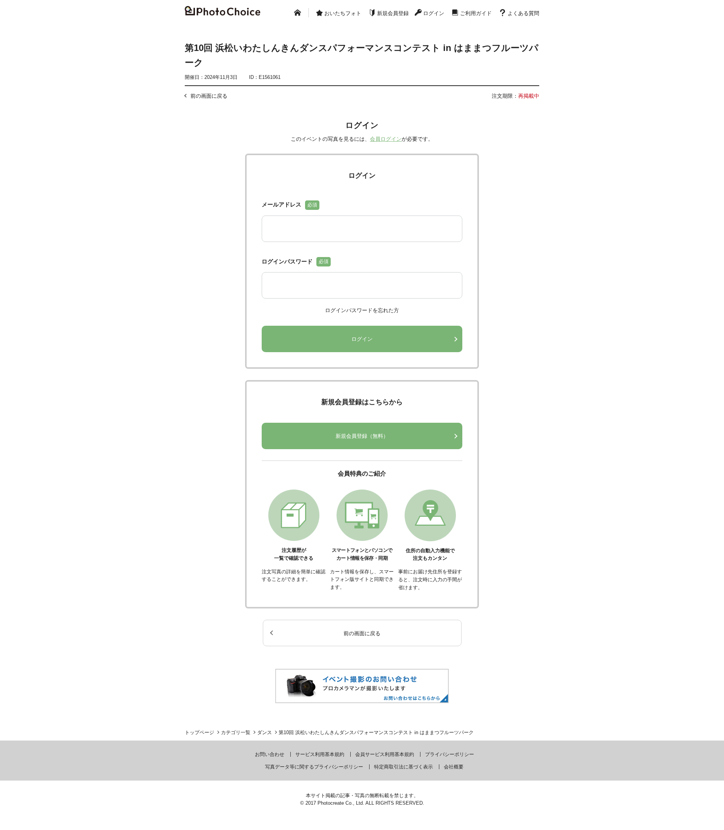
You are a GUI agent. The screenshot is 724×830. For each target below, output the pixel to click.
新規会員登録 (393, 13)
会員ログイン (386, 139)
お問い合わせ (269, 754)
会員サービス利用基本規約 (384, 754)
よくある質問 (523, 13)
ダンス (264, 732)
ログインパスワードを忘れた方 (362, 310)
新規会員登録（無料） (362, 436)
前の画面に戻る (208, 96)
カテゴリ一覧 (235, 732)
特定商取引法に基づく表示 (403, 767)
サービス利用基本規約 (319, 754)
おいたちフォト (342, 13)
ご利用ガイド (476, 13)
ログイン (433, 13)
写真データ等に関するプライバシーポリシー (314, 767)
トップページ (199, 732)
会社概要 (453, 767)
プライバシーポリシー (449, 754)
